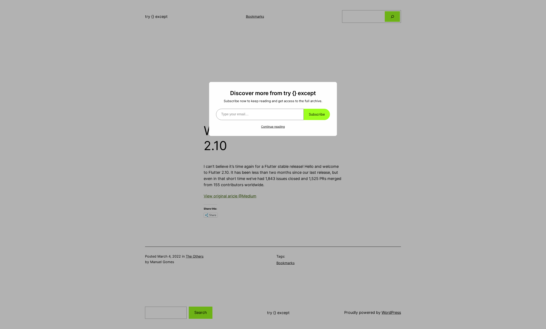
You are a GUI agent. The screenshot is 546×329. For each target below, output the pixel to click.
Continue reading (273, 126)
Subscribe (317, 114)
